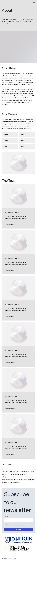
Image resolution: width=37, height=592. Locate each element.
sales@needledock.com (9, 477)
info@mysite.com (10, 224)
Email (6, 516)
